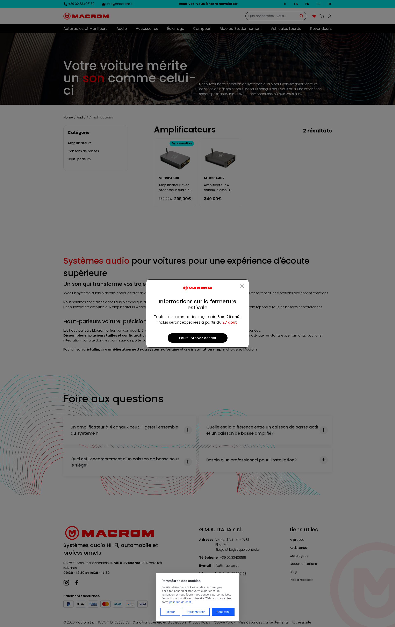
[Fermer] (242, 286)
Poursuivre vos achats (197, 338)
